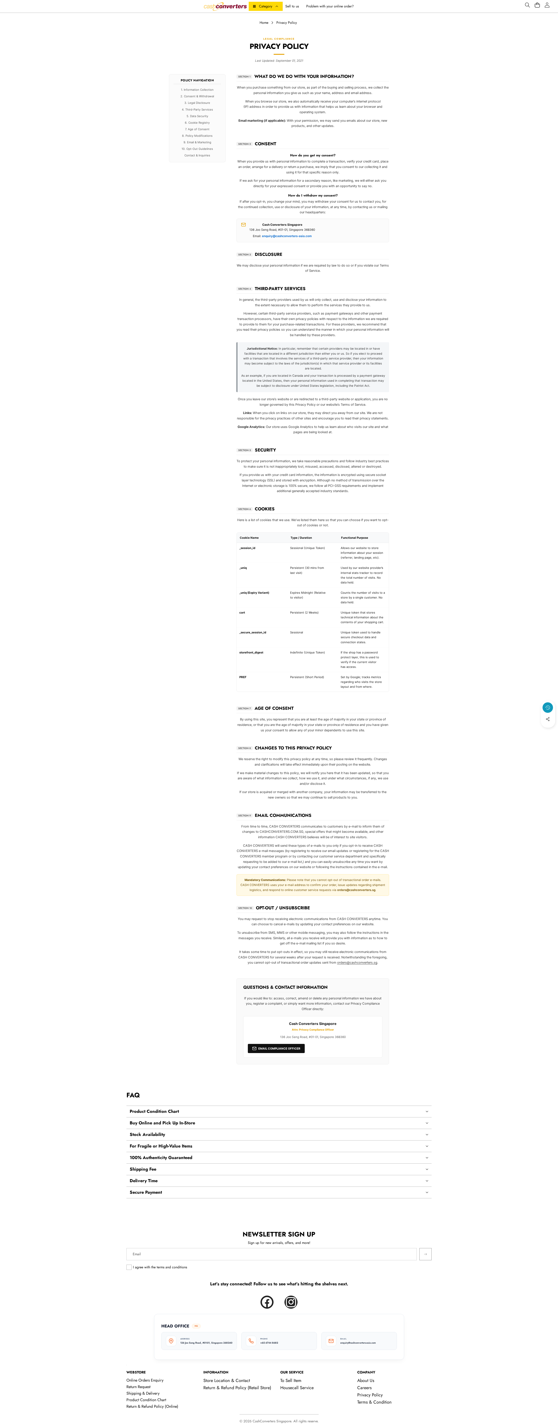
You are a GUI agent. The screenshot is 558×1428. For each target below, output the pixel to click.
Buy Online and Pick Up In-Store (162, 1123)
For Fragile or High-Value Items (161, 1146)
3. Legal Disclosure (197, 103)
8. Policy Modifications (197, 135)
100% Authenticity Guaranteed (161, 1157)
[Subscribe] (425, 1254)
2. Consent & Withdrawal (197, 96)
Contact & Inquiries (197, 155)
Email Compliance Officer (279, 1048)
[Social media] (548, 719)
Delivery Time (144, 1181)
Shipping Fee (143, 1169)
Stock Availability (147, 1134)
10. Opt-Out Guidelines (197, 149)
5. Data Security (197, 116)
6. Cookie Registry (197, 122)
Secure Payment (146, 1192)
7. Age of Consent (197, 129)
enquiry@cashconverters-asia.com (287, 236)
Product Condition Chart (154, 1111)
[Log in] (547, 5)
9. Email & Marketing (197, 142)
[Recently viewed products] (548, 707)
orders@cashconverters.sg (356, 890)
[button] (527, 5)
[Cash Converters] (225, 6)
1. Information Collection (197, 90)
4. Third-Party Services (197, 109)
